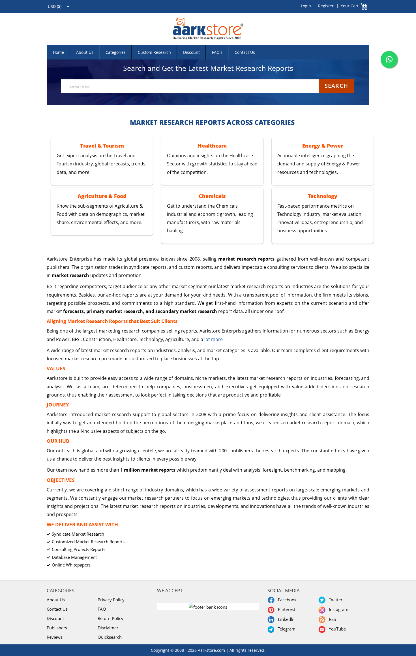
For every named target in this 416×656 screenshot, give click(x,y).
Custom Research (154, 52)
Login (306, 5)
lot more (213, 339)
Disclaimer (108, 628)
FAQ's (217, 52)
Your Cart (350, 5)
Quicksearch (110, 637)
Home (58, 52)
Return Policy (110, 618)
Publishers (57, 628)
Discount (191, 52)
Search (336, 86)
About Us (84, 52)
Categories (116, 52)
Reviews (55, 637)
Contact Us (245, 52)
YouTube (336, 629)
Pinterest (285, 609)
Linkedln (285, 619)
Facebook (286, 599)
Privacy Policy (111, 599)
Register (326, 5)
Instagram (337, 609)
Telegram (285, 629)
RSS (331, 619)
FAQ (102, 609)
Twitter (334, 599)
